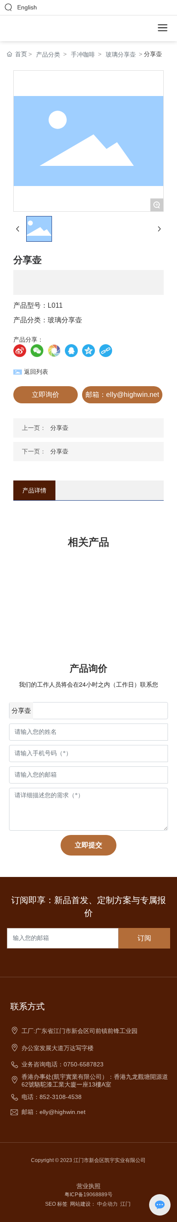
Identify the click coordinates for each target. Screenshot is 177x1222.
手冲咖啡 (83, 54)
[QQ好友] (71, 350)
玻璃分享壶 (121, 54)
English (27, 7)
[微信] (37, 350)
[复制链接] (105, 350)
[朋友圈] (54, 350)
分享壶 (59, 427)
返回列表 (36, 371)
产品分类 (48, 54)
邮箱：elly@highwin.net (53, 1111)
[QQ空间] (88, 350)
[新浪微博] (19, 350)
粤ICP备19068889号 (88, 1195)
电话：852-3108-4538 (51, 1096)
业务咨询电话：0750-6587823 (62, 1064)
